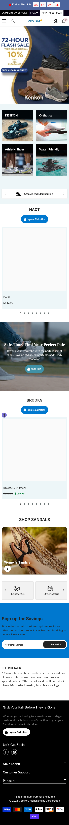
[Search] (13, 21)
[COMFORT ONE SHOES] (34, 20)
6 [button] (40, 313)
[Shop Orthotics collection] (51, 126)
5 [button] (36, 313)
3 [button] (28, 313)
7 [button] (44, 313)
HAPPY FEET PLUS (52, 12)
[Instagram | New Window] (14, 752)
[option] (34, 268)
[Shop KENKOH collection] (17, 126)
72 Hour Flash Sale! (21, 4)
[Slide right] (63, 97)
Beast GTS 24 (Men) (14, 487)
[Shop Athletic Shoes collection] (17, 160)
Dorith (6, 297)
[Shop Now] (34, 551)
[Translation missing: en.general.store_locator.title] (56, 21)
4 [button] (32, 313)
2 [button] (24, 313)
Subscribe (56, 644)
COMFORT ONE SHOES (14, 12)
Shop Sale (36, 368)
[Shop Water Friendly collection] (51, 160)
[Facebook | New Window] (6, 752)
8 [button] (48, 313)
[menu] (4, 21)
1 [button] (20, 313)
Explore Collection (36, 219)
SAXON (34, 12)
